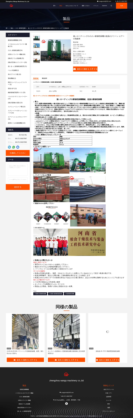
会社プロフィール (109, 389)
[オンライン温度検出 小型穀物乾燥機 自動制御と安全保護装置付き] (25, 331)
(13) (15, 102)
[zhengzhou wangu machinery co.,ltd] (11, 5)
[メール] (18, 147)
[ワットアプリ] (13, 147)
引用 (121, 5)
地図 (108, 407)
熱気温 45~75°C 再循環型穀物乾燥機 (66, 351)
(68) (16, 54)
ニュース (108, 400)
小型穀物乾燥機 (69, 293)
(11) (17, 118)
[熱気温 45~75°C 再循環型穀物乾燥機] (66, 331)
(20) (17, 62)
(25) (16, 58)
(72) (17, 45)
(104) (15, 40)
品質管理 (108, 396)
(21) (17, 66)
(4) (17, 83)
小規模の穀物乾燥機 (40, 293)
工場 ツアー (108, 393)
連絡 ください (86, 5)
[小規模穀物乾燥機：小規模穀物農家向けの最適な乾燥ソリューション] (107, 331)
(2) (13, 70)
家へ (54, 5)
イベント (95, 5)
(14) (17, 97)
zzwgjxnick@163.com (105, 1)
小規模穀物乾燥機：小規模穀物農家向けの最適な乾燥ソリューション (107, 352)
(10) (14, 74)
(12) (12, 88)
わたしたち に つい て (72, 5)
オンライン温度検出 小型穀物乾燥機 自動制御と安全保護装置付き (25, 352)
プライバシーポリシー (108, 411)
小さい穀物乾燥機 (20, 28)
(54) (15, 50)
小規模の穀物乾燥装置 (55, 293)
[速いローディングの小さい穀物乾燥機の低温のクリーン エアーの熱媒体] (56, 50)
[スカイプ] (9, 147)
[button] (9, 336)
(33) (16, 92)
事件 (108, 404)
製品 (61, 5)
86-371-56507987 (122, 1)
